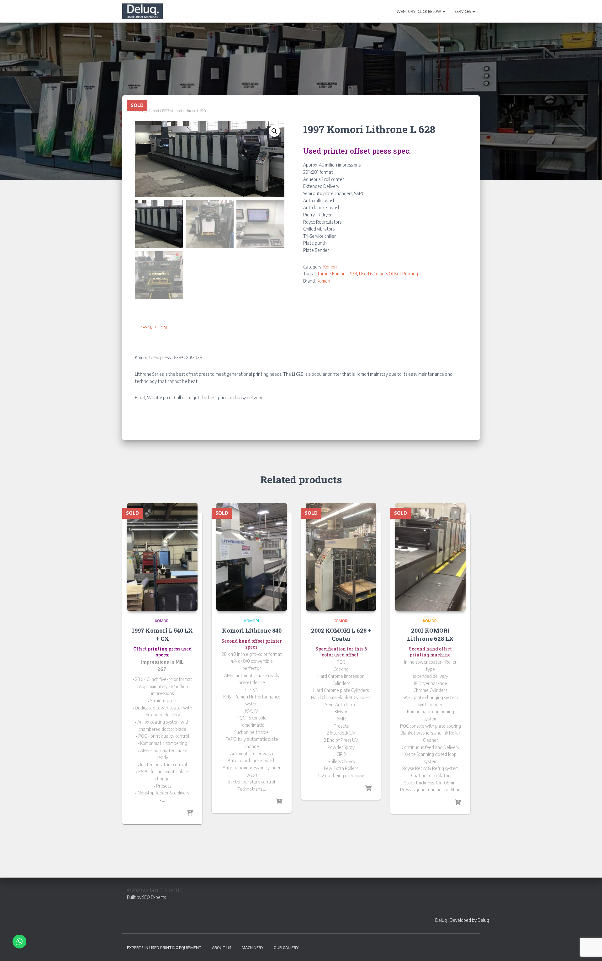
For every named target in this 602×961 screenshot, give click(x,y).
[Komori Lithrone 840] (251, 556)
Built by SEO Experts (146, 897)
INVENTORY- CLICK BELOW (418, 11)
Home (140, 111)
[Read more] (190, 813)
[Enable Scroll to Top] (590, 948)
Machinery (252, 947)
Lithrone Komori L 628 (335, 273)
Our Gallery (286, 947)
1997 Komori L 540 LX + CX (162, 634)
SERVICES (463, 11)
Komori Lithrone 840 (252, 630)
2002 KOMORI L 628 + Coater (341, 634)
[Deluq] (142, 11)
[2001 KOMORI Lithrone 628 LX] (430, 556)
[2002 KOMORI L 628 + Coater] (341, 556)
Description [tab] (153, 327)
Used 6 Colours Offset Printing (388, 273)
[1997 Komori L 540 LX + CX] (162, 556)
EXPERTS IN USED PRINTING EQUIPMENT (164, 947)
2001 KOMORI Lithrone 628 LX (430, 634)
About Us (221, 947)
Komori (153, 111)
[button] (443, 11)
